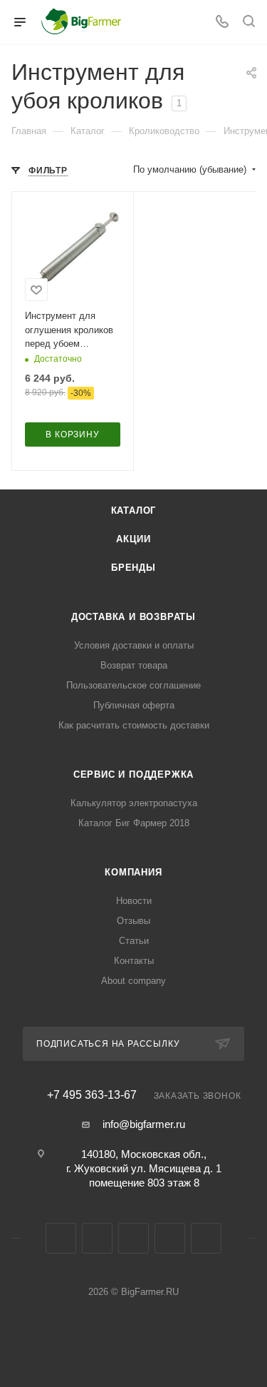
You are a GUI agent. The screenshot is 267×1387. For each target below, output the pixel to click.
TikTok (206, 1238)
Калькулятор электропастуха (133, 803)
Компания (133, 872)
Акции (133, 539)
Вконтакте (61, 1238)
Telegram (97, 1238)
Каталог (134, 510)
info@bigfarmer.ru (144, 1124)
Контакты (134, 960)
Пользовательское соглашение (133, 685)
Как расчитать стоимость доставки (133, 725)
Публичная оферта (133, 705)
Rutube (170, 1238)
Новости (134, 900)
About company (133, 980)
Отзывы (133, 920)
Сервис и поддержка (133, 774)
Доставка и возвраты (133, 616)
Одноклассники (133, 1238)
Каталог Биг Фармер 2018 (133, 823)
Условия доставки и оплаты (134, 645)
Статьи (134, 940)
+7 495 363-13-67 (92, 1095)
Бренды (133, 567)
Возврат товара (133, 665)
